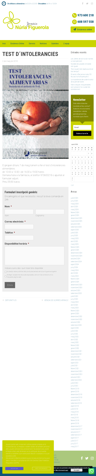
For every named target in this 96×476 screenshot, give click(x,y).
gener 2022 (75, 348)
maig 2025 (75, 238)
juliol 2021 (74, 365)
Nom (8, 206)
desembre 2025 (76, 218)
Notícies (43, 43)
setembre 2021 (76, 360)
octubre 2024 (75, 259)
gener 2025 (75, 250)
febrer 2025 (75, 247)
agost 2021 (75, 363)
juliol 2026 (74, 198)
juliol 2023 (74, 296)
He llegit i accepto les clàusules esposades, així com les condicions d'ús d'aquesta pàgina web (30, 276)
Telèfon (10, 232)
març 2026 (75, 209)
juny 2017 (74, 444)
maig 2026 (75, 204)
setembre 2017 (76, 435)
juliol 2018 (74, 409)
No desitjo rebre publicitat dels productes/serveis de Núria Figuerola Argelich (32, 271)
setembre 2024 (76, 261)
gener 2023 (75, 313)
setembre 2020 (76, 380)
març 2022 (75, 342)
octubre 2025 (75, 224)
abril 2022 (74, 340)
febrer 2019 (75, 389)
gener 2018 (75, 423)
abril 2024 (74, 273)
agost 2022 (75, 328)
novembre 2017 (76, 429)
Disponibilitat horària (17, 243)
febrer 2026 (75, 212)
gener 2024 (75, 282)
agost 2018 (75, 406)
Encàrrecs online (84, 29)
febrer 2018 (75, 420)
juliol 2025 (74, 233)
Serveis (32, 43)
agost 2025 (75, 230)
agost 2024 (75, 264)
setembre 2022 (76, 325)
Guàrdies (55, 43)
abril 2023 (74, 305)
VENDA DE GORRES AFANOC (56, 300)
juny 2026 (74, 201)
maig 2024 (75, 270)
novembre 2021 (76, 354)
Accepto (76, 470)
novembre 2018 (76, 397)
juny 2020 (74, 386)
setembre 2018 (76, 403)
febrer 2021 (75, 368)
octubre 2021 (75, 357)
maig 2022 (75, 337)
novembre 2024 (76, 256)
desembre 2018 (76, 394)
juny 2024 (74, 267)
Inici (4, 43)
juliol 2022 (74, 331)
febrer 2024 (75, 279)
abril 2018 (74, 415)
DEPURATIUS (10, 300)
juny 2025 (74, 235)
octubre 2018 (75, 400)
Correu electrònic (15, 221)
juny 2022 (74, 334)
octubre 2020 (75, 377)
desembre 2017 (76, 426)
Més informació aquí (61, 470)
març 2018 (75, 418)
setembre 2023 (76, 293)
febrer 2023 (75, 311)
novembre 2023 (76, 287)
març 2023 (75, 308)
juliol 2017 (74, 441)
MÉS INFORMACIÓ (41, 468)
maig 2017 (75, 446)
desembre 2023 (76, 285)
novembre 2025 (76, 221)
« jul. (72, 185)
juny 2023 (74, 299)
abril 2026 (74, 207)
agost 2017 (75, 438)
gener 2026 (75, 215)
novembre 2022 (76, 319)
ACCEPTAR (14, 468)
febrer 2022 (75, 345)
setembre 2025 (76, 227)
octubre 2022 (75, 322)
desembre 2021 (76, 351)
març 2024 (75, 276)
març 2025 (75, 244)
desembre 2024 (76, 253)
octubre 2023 (75, 290)
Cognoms (40, 215)
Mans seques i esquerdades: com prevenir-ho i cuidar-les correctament (81, 87)
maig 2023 (75, 302)
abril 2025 (74, 241)
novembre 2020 (76, 374)
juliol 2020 (74, 383)
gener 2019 (75, 391)
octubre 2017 (75, 432)
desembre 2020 (76, 371)
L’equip (66, 43)
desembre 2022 (76, 316)
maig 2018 (75, 412)
